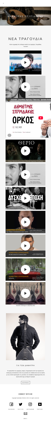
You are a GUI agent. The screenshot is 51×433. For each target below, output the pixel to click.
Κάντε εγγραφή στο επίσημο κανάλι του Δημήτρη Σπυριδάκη (25, 44)
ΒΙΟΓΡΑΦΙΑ (25, 382)
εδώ (34, 305)
